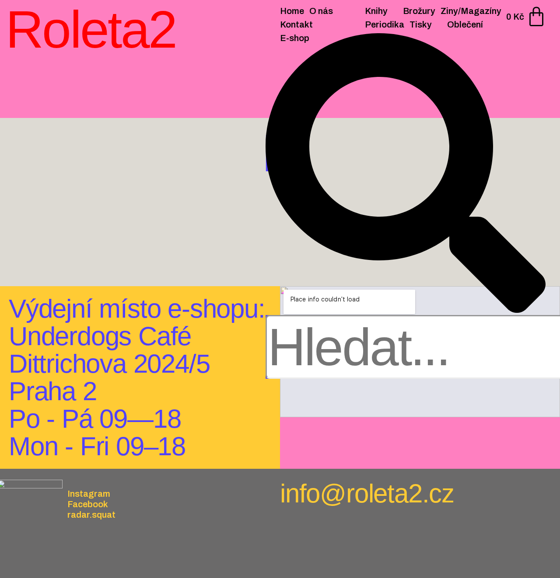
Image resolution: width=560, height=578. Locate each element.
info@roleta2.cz (367, 493)
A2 (85, 208)
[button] (406, 174)
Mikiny (63, 208)
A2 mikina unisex (86, 227)
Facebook (87, 504)
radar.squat (91, 514)
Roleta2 (91, 29)
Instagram (88, 493)
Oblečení (29, 208)
